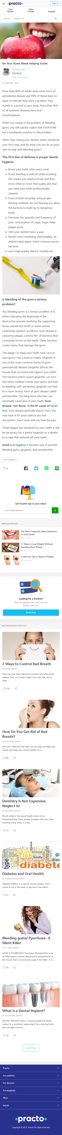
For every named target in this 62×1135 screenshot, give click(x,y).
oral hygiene (18, 445)
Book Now (31, 612)
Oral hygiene (9, 459)
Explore (17, 18)
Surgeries (51, 11)
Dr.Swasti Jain (18, 69)
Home (6, 18)
